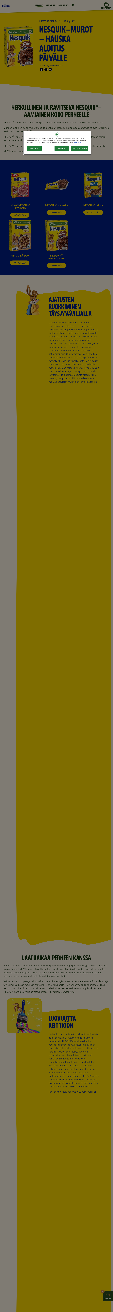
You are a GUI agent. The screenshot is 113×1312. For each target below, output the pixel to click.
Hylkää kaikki (62, 148)
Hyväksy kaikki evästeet (79, 148)
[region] (57, 143)
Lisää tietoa (77, 142)
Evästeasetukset (34, 148)
